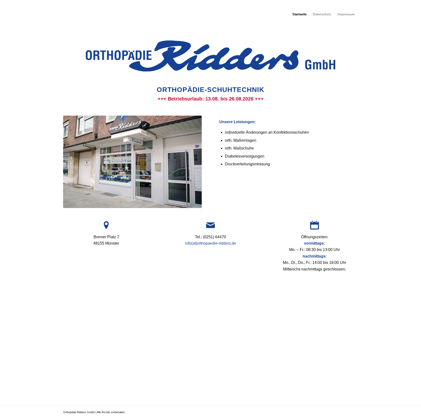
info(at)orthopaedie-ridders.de (210, 243)
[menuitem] (299, 14)
